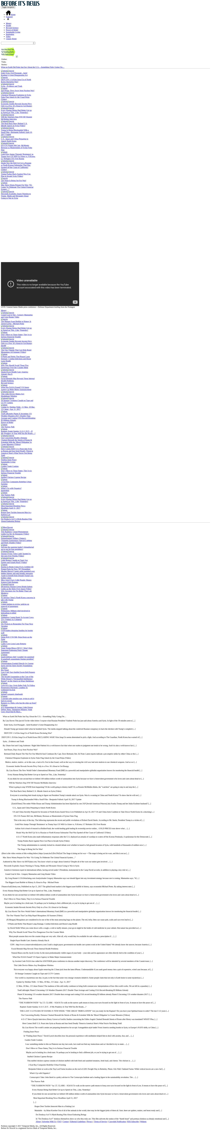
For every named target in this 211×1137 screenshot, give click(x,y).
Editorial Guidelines (77, 1122)
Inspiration (10, 34)
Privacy (90, 1122)
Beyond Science (12, 28)
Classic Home (11, 39)
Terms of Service (100, 1122)
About (38, 1122)
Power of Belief (12, 30)
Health (8, 26)
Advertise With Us (49, 1122)
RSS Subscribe (133, 1122)
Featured (9, 17)
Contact (66, 1122)
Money (8, 23)
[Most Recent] (7, 527)
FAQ (59, 1122)
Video (8, 36)
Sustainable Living (13, 32)
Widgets (143, 1122)
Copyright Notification (117, 1122)
